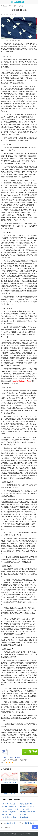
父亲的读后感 (24, 817)
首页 (10, 6)
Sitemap (32, 834)
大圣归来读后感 (24, 809)
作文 (15, 6)
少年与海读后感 (6, 814)
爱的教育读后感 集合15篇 (27, 812)
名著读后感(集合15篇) (26, 804)
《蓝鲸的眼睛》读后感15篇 (10, 817)
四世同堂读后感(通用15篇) (9, 812)
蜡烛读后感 (23, 814)
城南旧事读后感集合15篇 (9, 806)
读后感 (21, 6)
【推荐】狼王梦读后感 (8, 804)
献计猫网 (14, 834)
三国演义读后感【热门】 (27, 806)
